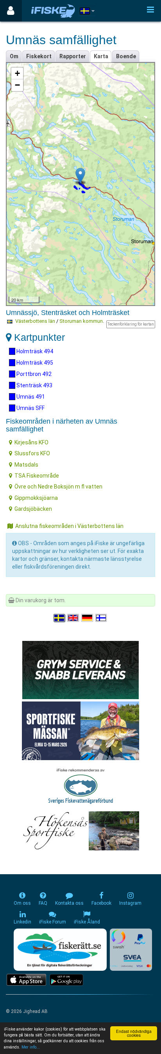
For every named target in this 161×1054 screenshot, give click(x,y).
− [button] (17, 85)
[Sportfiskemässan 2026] (80, 730)
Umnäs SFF (30, 408)
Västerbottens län (35, 321)
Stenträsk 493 (33, 385)
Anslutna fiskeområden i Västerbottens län (69, 526)
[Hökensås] (80, 830)
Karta (101, 56)
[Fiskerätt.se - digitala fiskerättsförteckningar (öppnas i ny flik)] (60, 950)
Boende (126, 56)
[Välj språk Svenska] (60, 618)
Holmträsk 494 (34, 351)
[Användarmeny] (10, 10)
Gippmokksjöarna (36, 498)
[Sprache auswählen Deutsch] (87, 618)
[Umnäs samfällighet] (80, 176)
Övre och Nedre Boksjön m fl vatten (58, 486)
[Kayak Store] (80, 669)
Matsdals (26, 465)
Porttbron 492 (33, 374)
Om (14, 56)
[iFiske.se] (53, 10)
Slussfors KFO (32, 453)
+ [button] (17, 73)
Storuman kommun (81, 321)
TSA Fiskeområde (36, 475)
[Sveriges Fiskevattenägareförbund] (81, 785)
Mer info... (30, 1047)
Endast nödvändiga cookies (134, 1033)
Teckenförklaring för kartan (130, 324)
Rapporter (72, 56)
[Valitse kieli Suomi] (102, 618)
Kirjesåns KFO (31, 442)
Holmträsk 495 (34, 363)
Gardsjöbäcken (33, 509)
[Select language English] (73, 618)
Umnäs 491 (30, 397)
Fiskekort (39, 56)
